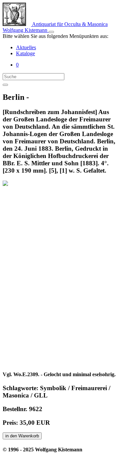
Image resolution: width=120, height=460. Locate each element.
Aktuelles (26, 47)
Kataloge (25, 53)
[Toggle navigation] (51, 32)
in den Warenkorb (22, 435)
